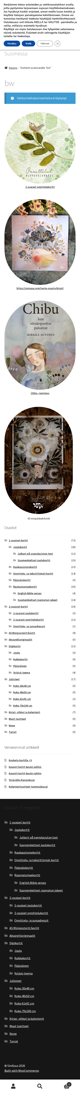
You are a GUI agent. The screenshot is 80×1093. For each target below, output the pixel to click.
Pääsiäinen (20, 666)
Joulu (16, 652)
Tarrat (13, 732)
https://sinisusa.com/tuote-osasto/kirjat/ (40, 288)
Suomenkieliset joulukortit (34, 560)
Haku (40, 1086)
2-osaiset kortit (18, 606)
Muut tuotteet (17, 719)
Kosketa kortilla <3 (20, 760)
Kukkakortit (20, 659)
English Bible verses (30, 593)
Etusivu (13, 68)
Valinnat (45, 43)
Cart (61, 1083)
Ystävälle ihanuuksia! (22, 780)
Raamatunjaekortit (25, 586)
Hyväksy (12, 43)
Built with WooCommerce (21, 1070)
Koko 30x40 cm (22, 686)
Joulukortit (20, 547)
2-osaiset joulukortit (25, 613)
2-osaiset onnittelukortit (40, 187)
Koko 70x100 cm (22, 705)
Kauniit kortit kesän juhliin (25, 767)
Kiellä (28, 43)
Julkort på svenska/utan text (35, 553)
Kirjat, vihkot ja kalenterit (24, 712)
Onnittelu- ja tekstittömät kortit (33, 573)
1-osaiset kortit (18, 540)
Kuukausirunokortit (25, 567)
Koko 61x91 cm (22, 699)
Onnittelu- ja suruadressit (29, 626)
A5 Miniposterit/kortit (22, 633)
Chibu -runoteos (40, 393)
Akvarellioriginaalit (20, 639)
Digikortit (15, 646)
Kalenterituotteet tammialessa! (28, 786)
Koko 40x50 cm (22, 692)
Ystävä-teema (21, 672)
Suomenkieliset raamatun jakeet (37, 600)
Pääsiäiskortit (21, 580)
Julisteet (14, 679)
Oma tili (13, 1086)
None (12, 725)
